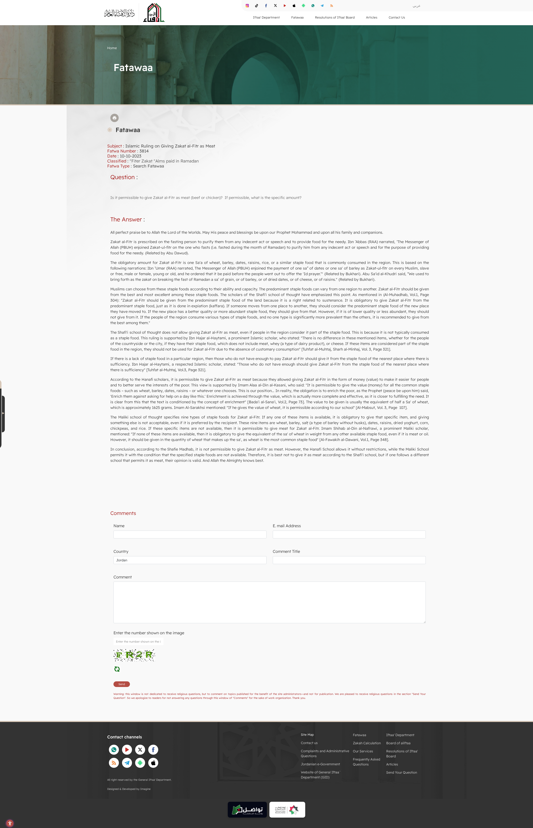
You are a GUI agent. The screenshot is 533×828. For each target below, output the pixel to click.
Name (119, 525)
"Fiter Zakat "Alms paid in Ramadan (164, 161)
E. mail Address (287, 525)
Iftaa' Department (400, 735)
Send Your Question (401, 772)
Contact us (309, 743)
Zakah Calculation (367, 743)
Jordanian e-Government (320, 764)
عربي (417, 5)
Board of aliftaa (398, 743)
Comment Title (286, 551)
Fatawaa (359, 735)
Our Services (363, 751)
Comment (122, 576)
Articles (392, 764)
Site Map (307, 735)
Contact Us (397, 17)
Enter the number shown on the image (148, 632)
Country (120, 551)
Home (112, 48)
